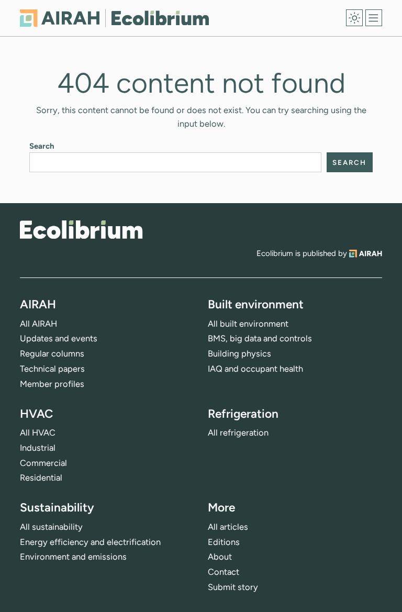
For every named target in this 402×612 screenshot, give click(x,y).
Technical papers (52, 368)
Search (41, 146)
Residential (41, 477)
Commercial (43, 463)
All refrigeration (238, 432)
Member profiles (52, 384)
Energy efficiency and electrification (90, 542)
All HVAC (37, 432)
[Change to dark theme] (354, 17)
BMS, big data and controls (260, 338)
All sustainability (51, 526)
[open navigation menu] (373, 17)
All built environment (248, 323)
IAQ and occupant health (255, 368)
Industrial (37, 447)
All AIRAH (38, 323)
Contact (223, 571)
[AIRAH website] (365, 253)
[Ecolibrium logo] (114, 18)
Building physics (239, 353)
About (220, 556)
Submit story (233, 587)
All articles (228, 526)
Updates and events (58, 338)
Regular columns (52, 353)
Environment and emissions (73, 556)
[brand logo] (81, 229)
